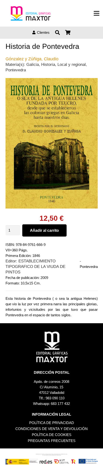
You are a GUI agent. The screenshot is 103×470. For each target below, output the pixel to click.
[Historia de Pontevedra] (52, 81)
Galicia (32, 64)
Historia (48, 64)
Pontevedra (16, 70)
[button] (96, 13)
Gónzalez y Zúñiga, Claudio (32, 59)
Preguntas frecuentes (51, 441)
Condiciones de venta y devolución (51, 429)
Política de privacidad (51, 423)
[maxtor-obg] (31, 13)
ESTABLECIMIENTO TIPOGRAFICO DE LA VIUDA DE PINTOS (35, 266)
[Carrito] (68, 33)
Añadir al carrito (44, 230)
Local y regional (71, 64)
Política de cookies (51, 435)
